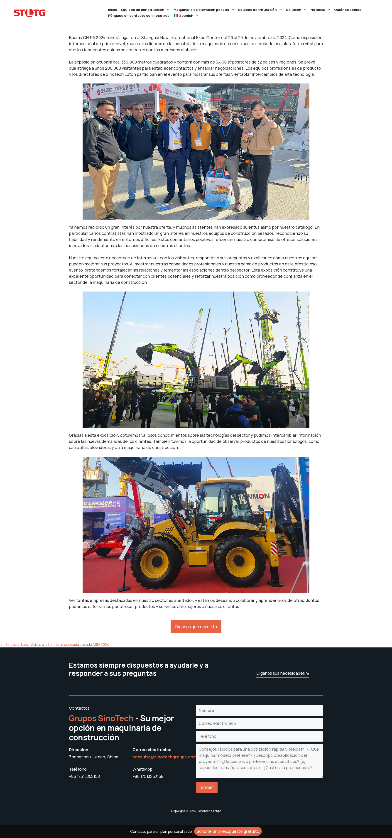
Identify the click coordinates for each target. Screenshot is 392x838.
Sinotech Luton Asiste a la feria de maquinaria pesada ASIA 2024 (57, 644)
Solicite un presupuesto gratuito (228, 831)
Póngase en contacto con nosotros (138, 15)
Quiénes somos (347, 9)
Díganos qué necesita (196, 626)
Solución (293, 9)
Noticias (318, 9)
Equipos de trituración (257, 9)
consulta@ (143, 757)
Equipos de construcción (142, 9)
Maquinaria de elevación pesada (201, 9)
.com (192, 757)
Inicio (112, 9)
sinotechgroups (170, 757)
